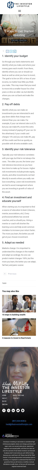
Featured (15, 40)
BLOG (4, 401)
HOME (4, 395)
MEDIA (4, 404)
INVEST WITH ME (18, 395)
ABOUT (4, 398)
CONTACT (16, 398)
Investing (23, 40)
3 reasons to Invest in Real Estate (19, 329)
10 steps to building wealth (19, 306)
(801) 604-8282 (18, 421)
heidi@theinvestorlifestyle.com (19, 424)
